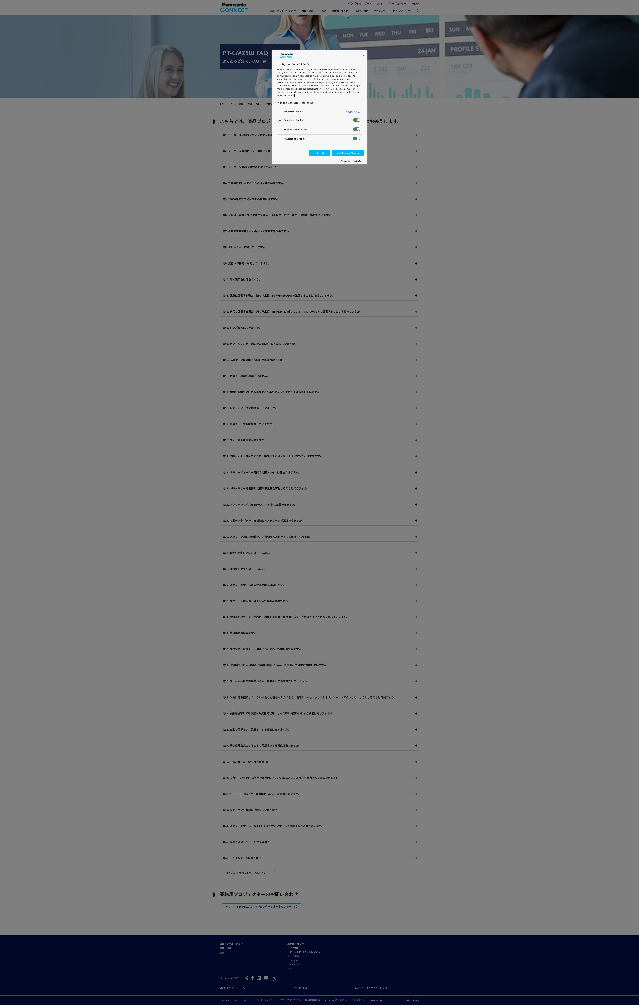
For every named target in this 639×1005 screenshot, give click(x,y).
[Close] (363, 55)
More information (285, 95)
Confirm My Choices (348, 153)
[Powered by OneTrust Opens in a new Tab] (353, 162)
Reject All (319, 153)
